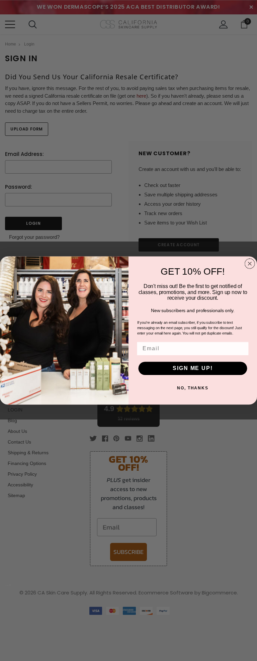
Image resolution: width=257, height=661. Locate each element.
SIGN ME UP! (192, 368)
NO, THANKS (192, 388)
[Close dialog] (250, 264)
